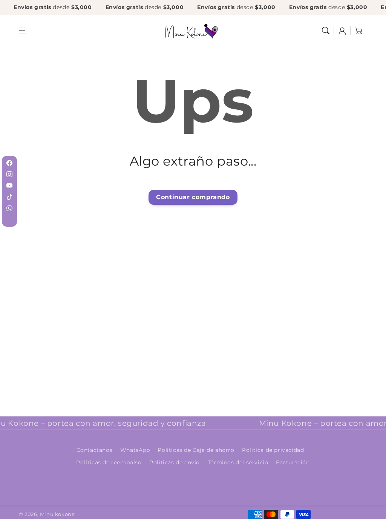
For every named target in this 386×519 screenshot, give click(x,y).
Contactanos (95, 450)
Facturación (293, 462)
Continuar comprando (193, 197)
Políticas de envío (174, 462)
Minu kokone (57, 514)
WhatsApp (135, 450)
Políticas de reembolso (108, 462)
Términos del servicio (238, 462)
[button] (22, 30)
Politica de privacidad (273, 450)
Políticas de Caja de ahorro (196, 450)
